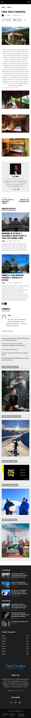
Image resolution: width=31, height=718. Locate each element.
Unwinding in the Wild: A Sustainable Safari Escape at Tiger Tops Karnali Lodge (14, 235)
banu (9, 315)
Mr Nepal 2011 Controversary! (24, 200)
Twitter (22, 186)
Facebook (9, 186)
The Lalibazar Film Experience (10, 349)
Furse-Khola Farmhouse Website (10, 87)
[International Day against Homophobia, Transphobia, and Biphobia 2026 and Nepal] (6, 615)
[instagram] (15, 189)
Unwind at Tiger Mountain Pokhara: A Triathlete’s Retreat (12, 277)
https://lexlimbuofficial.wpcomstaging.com (15, 178)
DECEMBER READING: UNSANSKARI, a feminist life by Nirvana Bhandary (15, 359)
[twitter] (18, 189)
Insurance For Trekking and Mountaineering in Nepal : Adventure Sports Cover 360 (19, 592)
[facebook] (13, 189)
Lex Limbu (7, 15)
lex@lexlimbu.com (18, 690)
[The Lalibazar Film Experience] (6, 624)
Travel (9, 7)
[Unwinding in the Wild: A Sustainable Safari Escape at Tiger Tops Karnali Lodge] (15, 222)
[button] (2, 2)
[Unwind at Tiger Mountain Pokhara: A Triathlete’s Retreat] (15, 263)
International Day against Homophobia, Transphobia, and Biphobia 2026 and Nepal (13, 344)
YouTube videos (13, 183)
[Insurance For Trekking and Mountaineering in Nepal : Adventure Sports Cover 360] (6, 592)
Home (3, 7)
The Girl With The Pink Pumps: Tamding (7, 201)
